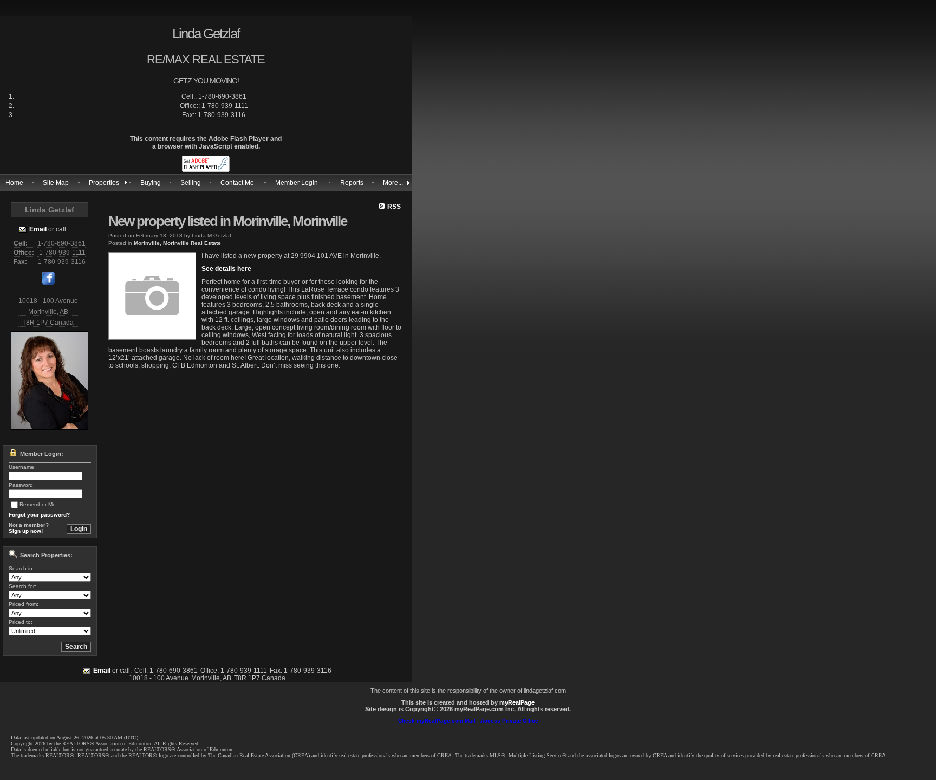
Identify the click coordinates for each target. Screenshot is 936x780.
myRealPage (517, 702)
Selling (190, 182)
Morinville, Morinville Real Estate (177, 243)
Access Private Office (509, 721)
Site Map (56, 182)
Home (14, 182)
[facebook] (48, 282)
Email (38, 229)
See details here (226, 269)
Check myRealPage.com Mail (437, 721)
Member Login (296, 182)
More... (393, 182)
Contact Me (237, 182)
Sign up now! (26, 531)
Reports (351, 182)
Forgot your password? (39, 515)
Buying (150, 182)
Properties (104, 182)
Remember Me (38, 504)
